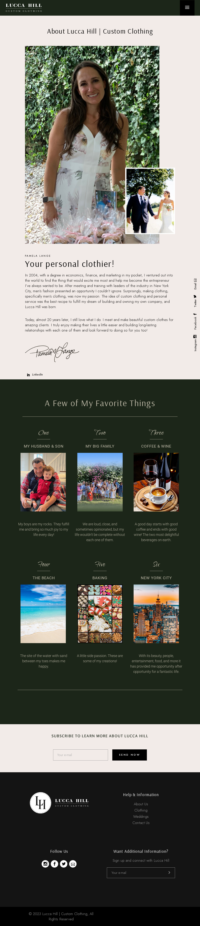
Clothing (140, 810)
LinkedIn (37, 374)
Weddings (141, 816)
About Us (141, 804)
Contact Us (141, 822)
